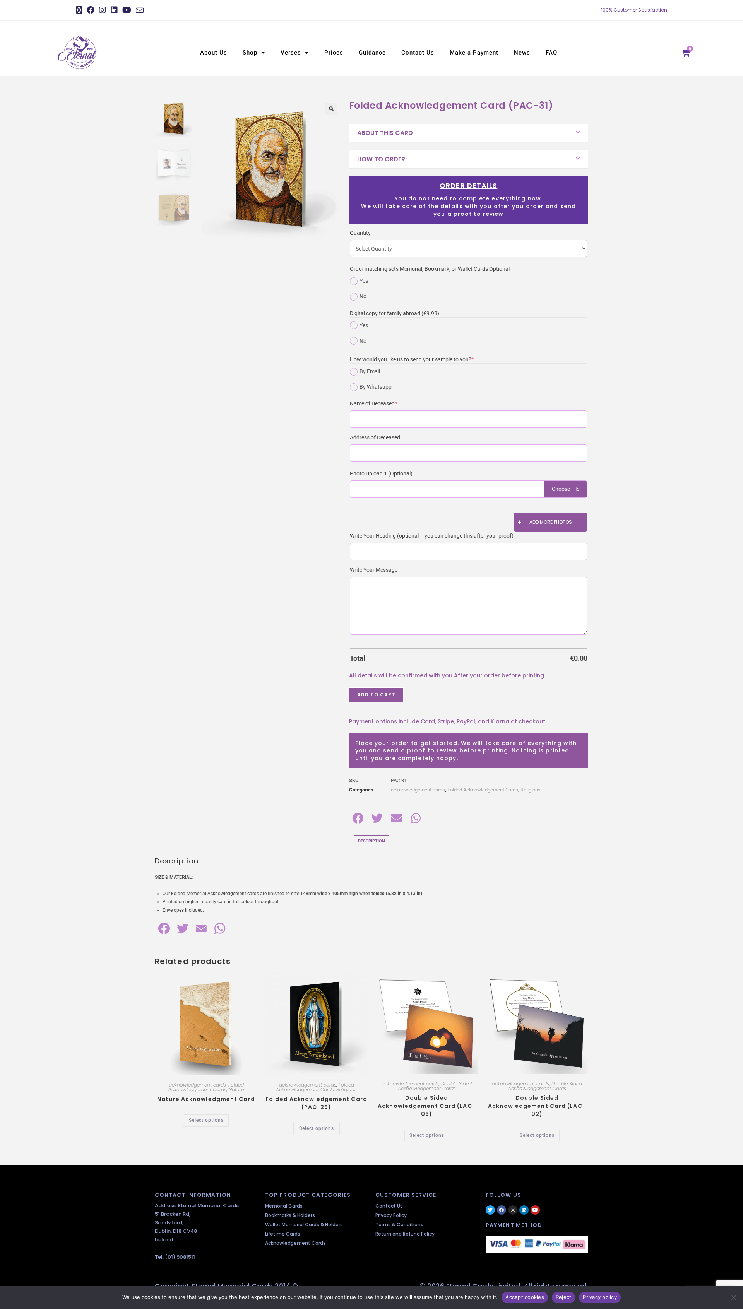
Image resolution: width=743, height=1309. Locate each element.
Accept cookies (524, 1297)
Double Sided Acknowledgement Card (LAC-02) (537, 1106)
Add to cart (376, 694)
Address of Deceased (375, 437)
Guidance (372, 52)
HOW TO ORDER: (382, 159)
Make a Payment (474, 52)
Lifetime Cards (282, 1233)
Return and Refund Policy (405, 1233)
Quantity (360, 233)
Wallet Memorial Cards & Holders (304, 1224)
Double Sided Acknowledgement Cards (435, 1086)
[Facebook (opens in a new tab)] (90, 10)
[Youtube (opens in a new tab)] (127, 10)
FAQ (551, 52)
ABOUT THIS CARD (385, 132)
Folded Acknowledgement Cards (482, 790)
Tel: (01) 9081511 (175, 1257)
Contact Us (417, 52)
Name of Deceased (385, 403)
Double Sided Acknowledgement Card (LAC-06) (427, 1106)
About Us (213, 52)
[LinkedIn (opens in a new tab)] (114, 10)
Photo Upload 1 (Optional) (381, 473)
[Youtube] (535, 1210)
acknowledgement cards (418, 790)
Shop (250, 52)
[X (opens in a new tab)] (80, 10)
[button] (331, 109)
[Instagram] (512, 1210)
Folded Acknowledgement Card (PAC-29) (316, 1103)
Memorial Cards (284, 1206)
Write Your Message (373, 570)
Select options (206, 1120)
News (522, 52)
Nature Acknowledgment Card (206, 1099)
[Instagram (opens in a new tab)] (102, 10)
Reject (564, 1297)
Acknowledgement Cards (295, 1243)
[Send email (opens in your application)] (140, 10)
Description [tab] (371, 841)
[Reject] (733, 1297)
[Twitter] (490, 1210)
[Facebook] (501, 1210)
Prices (333, 52)
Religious (530, 790)
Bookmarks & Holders (290, 1215)
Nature (236, 1089)
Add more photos (550, 522)
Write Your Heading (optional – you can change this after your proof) (432, 536)
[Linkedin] (524, 1210)
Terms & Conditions (399, 1224)
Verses (291, 52)
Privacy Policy (391, 1215)
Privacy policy (600, 1297)
